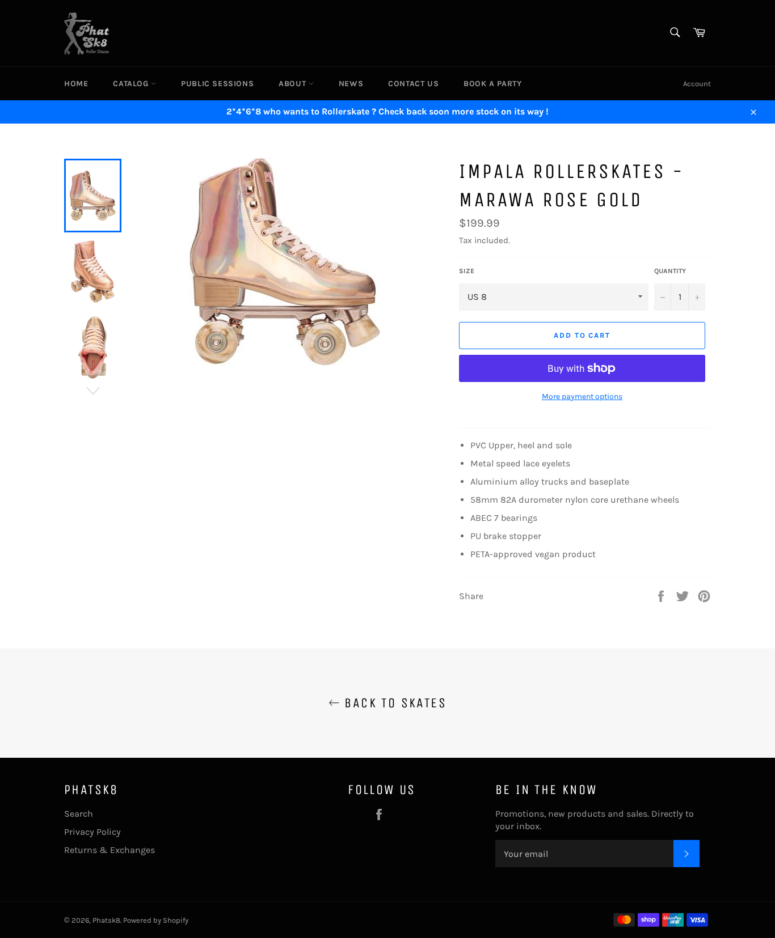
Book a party (492, 83)
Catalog (132, 83)
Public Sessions (217, 83)
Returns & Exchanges (109, 849)
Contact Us (413, 83)
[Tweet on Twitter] (684, 595)
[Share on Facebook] (662, 595)
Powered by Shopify (155, 920)
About (294, 83)
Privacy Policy (92, 831)
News (351, 83)
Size (466, 271)
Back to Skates (393, 703)
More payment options (582, 396)
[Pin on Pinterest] (704, 595)
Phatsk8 (106, 920)
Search (78, 813)
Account (697, 83)
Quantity (670, 271)
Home (76, 83)
